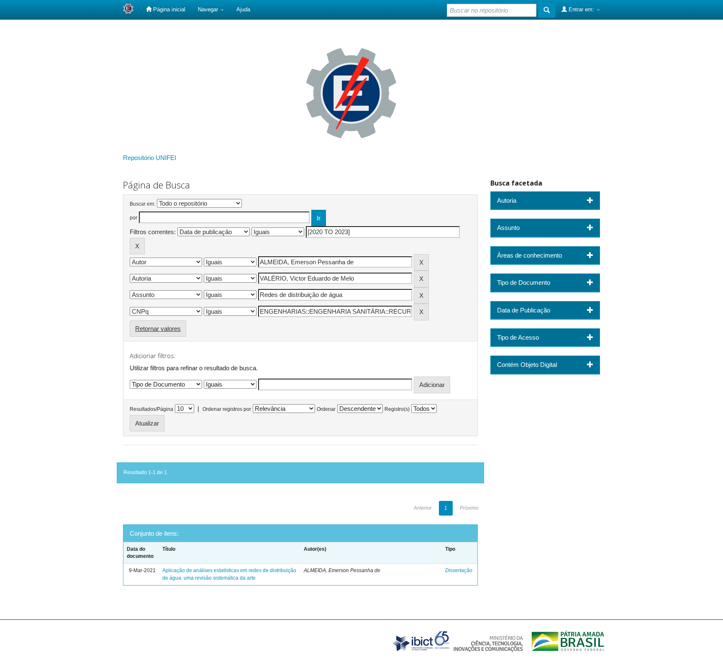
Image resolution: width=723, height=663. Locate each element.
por (133, 218)
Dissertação (458, 570)
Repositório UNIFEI (149, 157)
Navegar (209, 9)
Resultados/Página (151, 409)
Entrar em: (581, 9)
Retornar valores (158, 328)
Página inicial (168, 9)
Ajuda (243, 9)
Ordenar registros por (227, 409)
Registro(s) (397, 409)
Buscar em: (142, 204)
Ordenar (326, 409)
